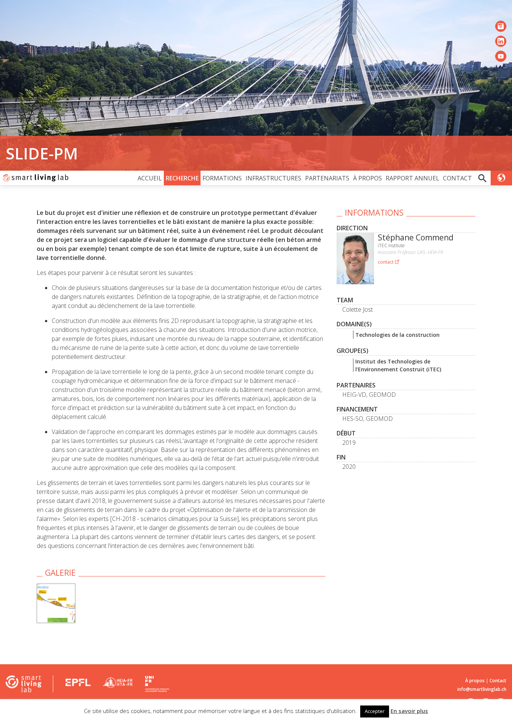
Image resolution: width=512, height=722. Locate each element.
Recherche (182, 178)
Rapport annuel (412, 178)
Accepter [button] (375, 711)
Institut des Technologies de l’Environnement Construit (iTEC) (398, 365)
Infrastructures (273, 178)
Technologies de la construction (397, 334)
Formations (222, 178)
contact (386, 262)
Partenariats (327, 178)
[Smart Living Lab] (34, 178)
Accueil (150, 178)
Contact (457, 178)
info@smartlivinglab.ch (481, 689)
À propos (367, 178)
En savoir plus (409, 710)
